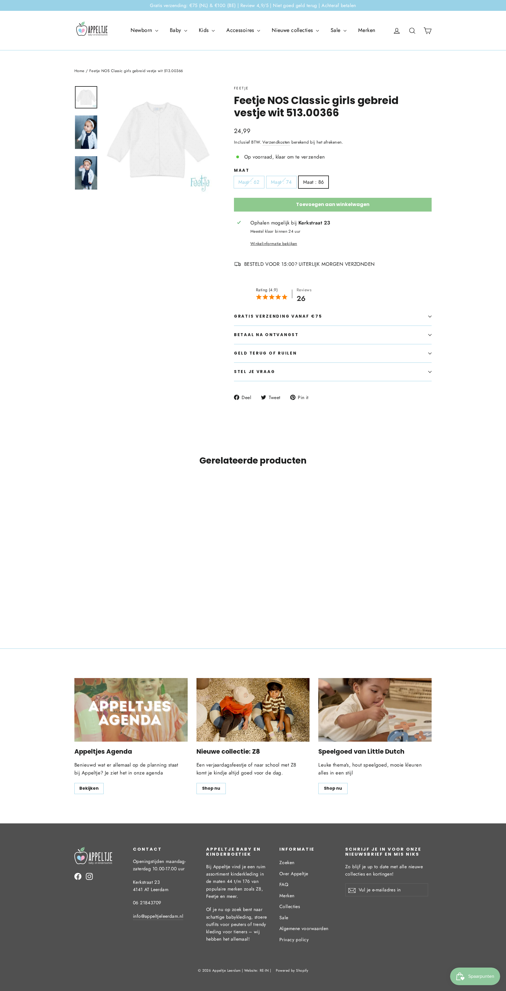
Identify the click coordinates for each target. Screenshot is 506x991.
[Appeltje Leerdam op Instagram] (89, 876)
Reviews (304, 289)
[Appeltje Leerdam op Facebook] (77, 876)
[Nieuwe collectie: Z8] (253, 710)
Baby (176, 30)
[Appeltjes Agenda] (131, 710)
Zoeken (287, 862)
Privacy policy (294, 939)
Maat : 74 (281, 181)
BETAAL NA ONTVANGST (266, 335)
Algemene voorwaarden (304, 928)
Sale (336, 30)
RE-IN (264, 970)
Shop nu (211, 788)
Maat (241, 170)
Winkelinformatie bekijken (273, 243)
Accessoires (241, 30)
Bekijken (89, 788)
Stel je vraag (254, 371)
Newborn (142, 30)
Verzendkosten (276, 142)
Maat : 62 (249, 181)
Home (79, 71)
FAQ (283, 884)
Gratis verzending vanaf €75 (278, 316)
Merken (366, 30)
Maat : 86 (313, 181)
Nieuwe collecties (293, 30)
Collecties (289, 906)
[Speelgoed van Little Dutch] (375, 710)
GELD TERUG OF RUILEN (265, 353)
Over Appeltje (293, 873)
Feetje (241, 88)
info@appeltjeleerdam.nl (158, 916)
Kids (204, 30)
